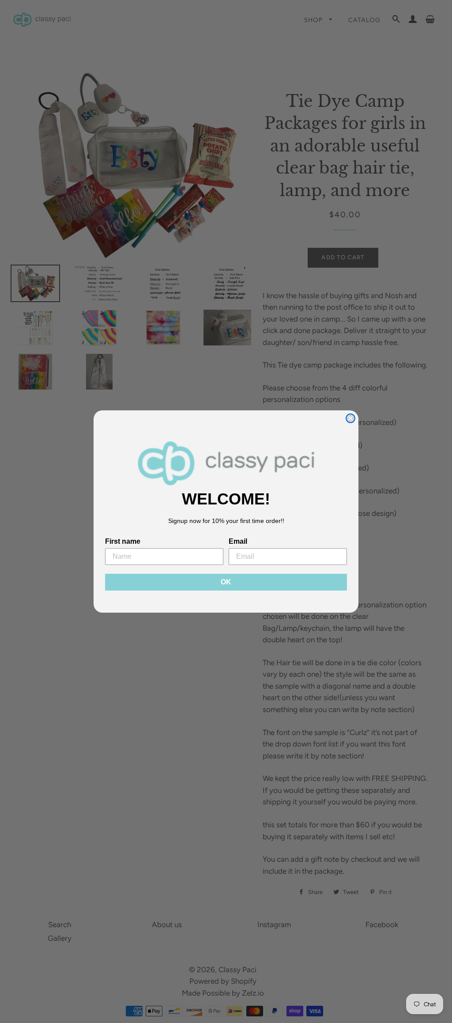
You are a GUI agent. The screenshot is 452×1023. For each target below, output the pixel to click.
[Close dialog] (350, 418)
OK (226, 582)
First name (122, 541)
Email (238, 541)
